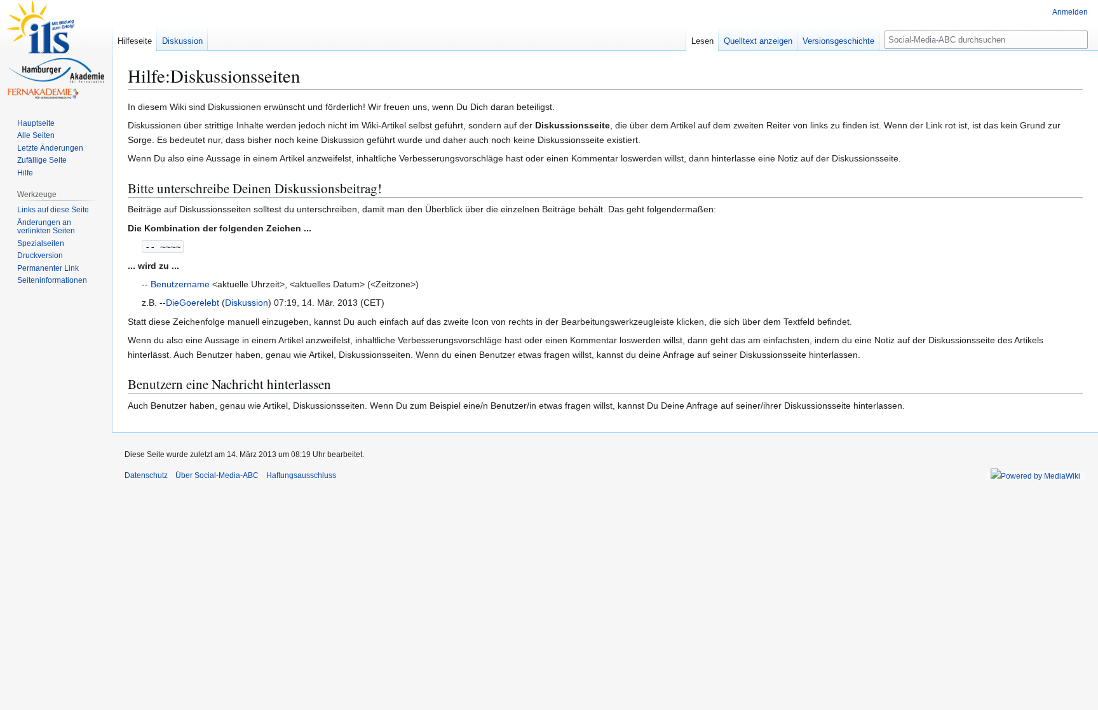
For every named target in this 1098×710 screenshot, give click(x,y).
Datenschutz (146, 475)
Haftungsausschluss (301, 475)
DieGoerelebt (192, 302)
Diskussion (246, 302)
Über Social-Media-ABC (217, 475)
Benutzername (180, 284)
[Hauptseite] (56, 51)
